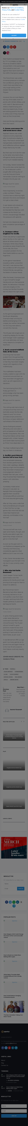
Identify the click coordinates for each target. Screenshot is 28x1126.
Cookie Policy (19, 10)
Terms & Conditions (16, 8)
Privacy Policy (6, 10)
